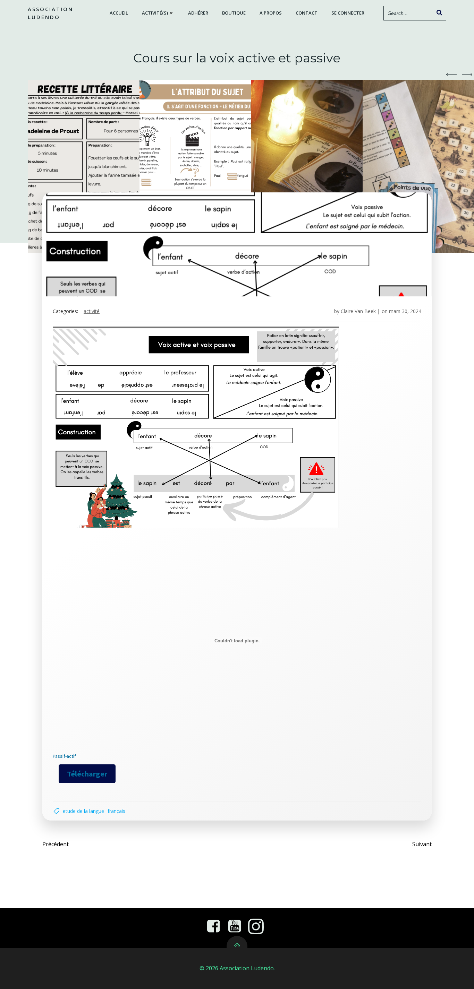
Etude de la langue (83, 811)
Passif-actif (64, 756)
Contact (307, 13)
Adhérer (198, 13)
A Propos (271, 13)
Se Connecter (347, 13)
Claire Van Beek (358, 311)
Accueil (119, 13)
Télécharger (87, 774)
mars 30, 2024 (405, 311)
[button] (451, 74)
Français (116, 811)
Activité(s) (155, 13)
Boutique (234, 13)
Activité (92, 311)
